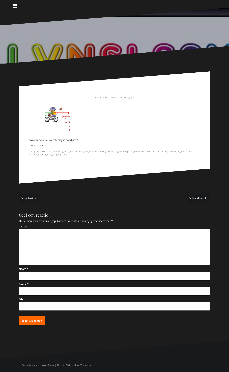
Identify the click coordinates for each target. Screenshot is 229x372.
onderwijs (124, 151)
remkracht (139, 151)
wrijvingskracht (60, 154)
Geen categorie (127, 97)
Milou (113, 97)
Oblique (70, 365)
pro (131, 151)
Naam (23, 268)
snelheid (172, 151)
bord (66, 151)
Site (21, 299)
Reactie (23, 226)
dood (80, 151)
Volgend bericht (198, 198)
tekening (42, 154)
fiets (86, 151)
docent (73, 151)
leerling (102, 151)
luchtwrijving (112, 151)
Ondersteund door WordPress (37, 365)
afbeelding (58, 151)
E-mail (23, 284)
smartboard (161, 151)
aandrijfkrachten (44, 151)
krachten (93, 151)
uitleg (49, 154)
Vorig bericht (28, 198)
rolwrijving (150, 151)
